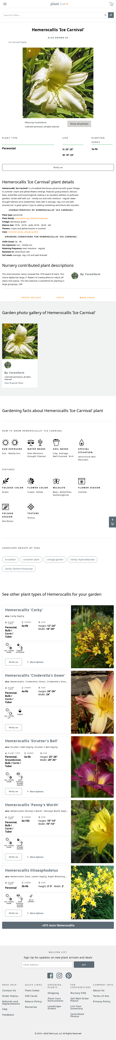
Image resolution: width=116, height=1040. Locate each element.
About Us (99, 990)
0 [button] (111, 3)
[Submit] (111, 15)
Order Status (10, 996)
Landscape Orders (54, 1007)
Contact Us (9, 990)
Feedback (8, 1014)
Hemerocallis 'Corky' (24, 609)
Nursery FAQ (78, 993)
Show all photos (79, 123)
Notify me (58, 167)
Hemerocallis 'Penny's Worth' (32, 804)
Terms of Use (101, 996)
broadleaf (10, 559)
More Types (87, 297)
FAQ (4, 1009)
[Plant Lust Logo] (59, 4)
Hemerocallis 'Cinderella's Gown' (35, 675)
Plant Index (32, 990)
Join (84, 964)
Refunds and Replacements (11, 1002)
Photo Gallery (31, 297)
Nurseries (31, 1007)
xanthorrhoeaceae (39, 218)
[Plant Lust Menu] (5, 4)
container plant (15, 231)
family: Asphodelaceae (82, 559)
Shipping (53, 993)
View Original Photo (13, 383)
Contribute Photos (77, 1015)
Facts (60, 297)
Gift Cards (31, 996)
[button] (105, 15)
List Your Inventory (76, 1007)
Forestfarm (16, 372)
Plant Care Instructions (55, 999)
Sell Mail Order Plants (79, 999)
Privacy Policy (101, 1001)
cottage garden (31, 231)
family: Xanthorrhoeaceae (19, 568)
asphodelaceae (22, 218)
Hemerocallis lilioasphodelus (31, 870)
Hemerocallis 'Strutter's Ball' (31, 740)
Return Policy (33, 1001)
